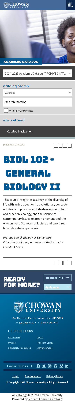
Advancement (45, 347)
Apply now (52, 287)
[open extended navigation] (70, 5)
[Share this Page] (60, 146)
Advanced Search (14, 120)
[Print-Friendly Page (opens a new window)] (65, 146)
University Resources (19, 347)
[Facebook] (38, 366)
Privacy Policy (54, 376)
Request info (54, 277)
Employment (33, 376)
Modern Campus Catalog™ (45, 399)
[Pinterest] (55, 366)
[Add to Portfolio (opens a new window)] (56, 146)
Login (15, 376)
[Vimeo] (61, 366)
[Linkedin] (66, 366)
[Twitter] (44, 366)
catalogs (21, 395)
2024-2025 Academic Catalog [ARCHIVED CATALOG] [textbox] (38, 73)
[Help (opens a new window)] (70, 146)
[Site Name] (16, 5)
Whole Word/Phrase (21, 110)
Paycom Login (45, 342)
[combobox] (37, 73)
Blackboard (14, 337)
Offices (12, 342)
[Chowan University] (37, 307)
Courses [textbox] (10, 93)
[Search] (68, 102)
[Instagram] (49, 366)
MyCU (40, 337)
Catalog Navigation (19, 131)
